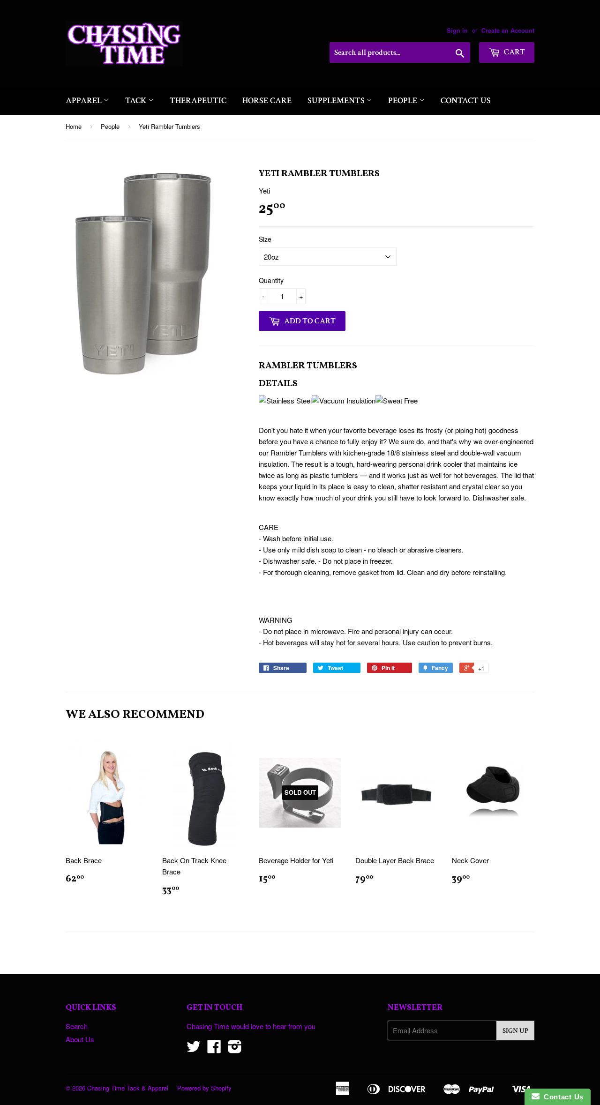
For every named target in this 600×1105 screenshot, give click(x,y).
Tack (136, 100)
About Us (80, 1039)
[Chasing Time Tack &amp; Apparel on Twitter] (194, 1049)
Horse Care (267, 100)
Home (74, 126)
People (403, 100)
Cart (513, 52)
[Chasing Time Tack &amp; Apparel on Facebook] (214, 1049)
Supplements (337, 100)
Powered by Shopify (204, 1087)
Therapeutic (198, 100)
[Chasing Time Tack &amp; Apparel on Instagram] (235, 1049)
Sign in (457, 30)
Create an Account (507, 30)
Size (265, 239)
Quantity (271, 280)
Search (77, 1026)
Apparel (85, 100)
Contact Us (466, 100)
